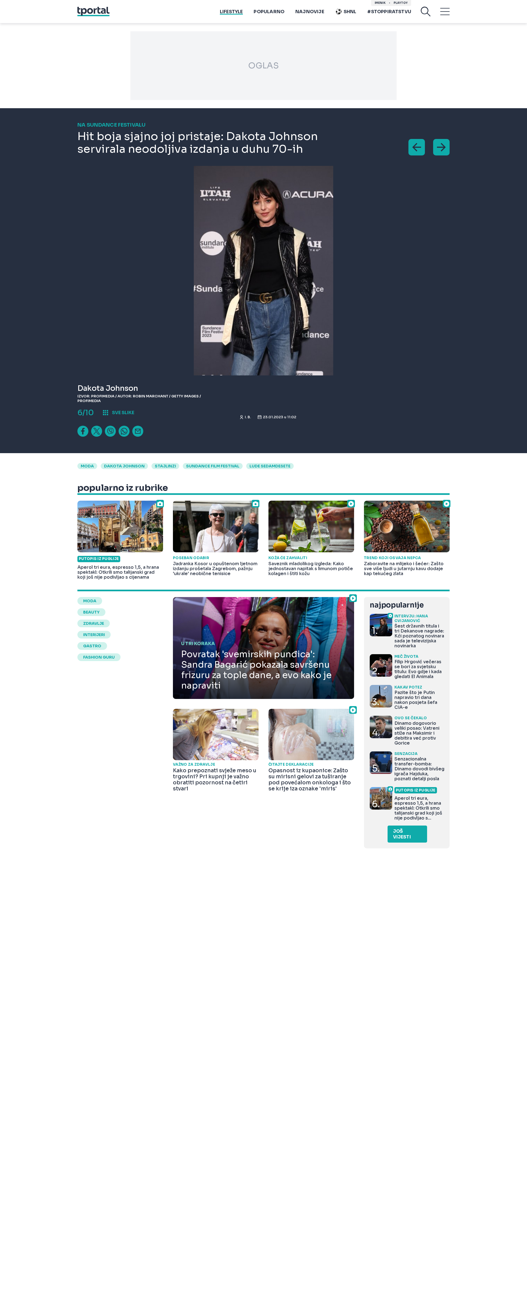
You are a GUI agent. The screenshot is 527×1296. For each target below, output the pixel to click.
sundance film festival (212, 466)
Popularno (269, 12)
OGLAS (263, 65)
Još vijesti (402, 834)
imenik (380, 3)
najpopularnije (397, 605)
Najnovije (309, 12)
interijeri (94, 634)
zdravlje (93, 623)
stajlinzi (165, 466)
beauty (91, 612)
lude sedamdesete (270, 466)
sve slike (123, 413)
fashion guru (99, 657)
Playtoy (401, 3)
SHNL (350, 12)
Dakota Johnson (124, 466)
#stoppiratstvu (389, 12)
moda (87, 466)
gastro (92, 645)
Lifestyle (231, 12)
